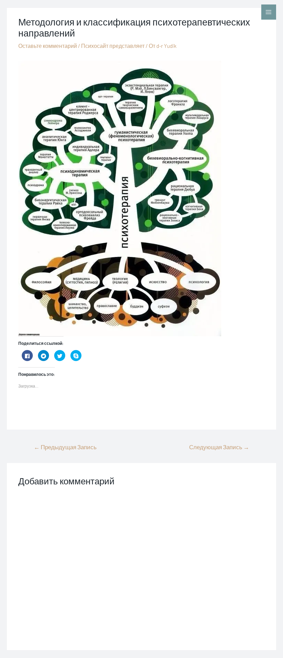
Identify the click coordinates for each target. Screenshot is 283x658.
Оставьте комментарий (47, 45)
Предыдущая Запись (65, 446)
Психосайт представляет (113, 45)
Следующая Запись (219, 446)
